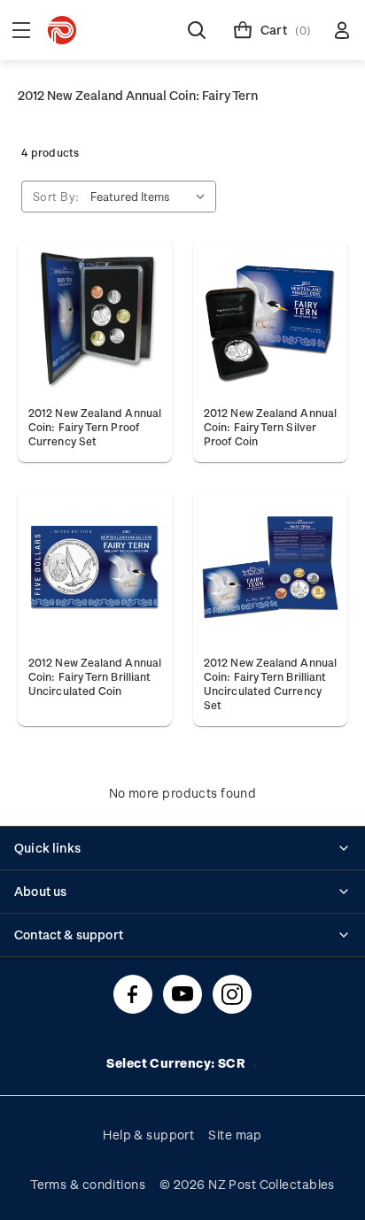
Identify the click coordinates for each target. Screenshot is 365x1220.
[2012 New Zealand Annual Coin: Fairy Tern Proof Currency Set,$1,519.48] (94, 317)
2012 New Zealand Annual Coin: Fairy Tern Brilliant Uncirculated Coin (94, 676)
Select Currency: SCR (177, 1062)
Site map (235, 1134)
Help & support (148, 1134)
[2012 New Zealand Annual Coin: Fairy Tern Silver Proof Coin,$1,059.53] (270, 317)
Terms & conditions (87, 1184)
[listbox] (151, 196)
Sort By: (56, 196)
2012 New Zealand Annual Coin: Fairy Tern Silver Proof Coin (270, 426)
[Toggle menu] (21, 30)
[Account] (342, 30)
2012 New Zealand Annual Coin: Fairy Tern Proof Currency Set (94, 426)
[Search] (197, 30)
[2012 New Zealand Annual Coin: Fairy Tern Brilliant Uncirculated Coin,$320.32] (94, 567)
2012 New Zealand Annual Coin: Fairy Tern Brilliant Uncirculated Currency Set (270, 683)
